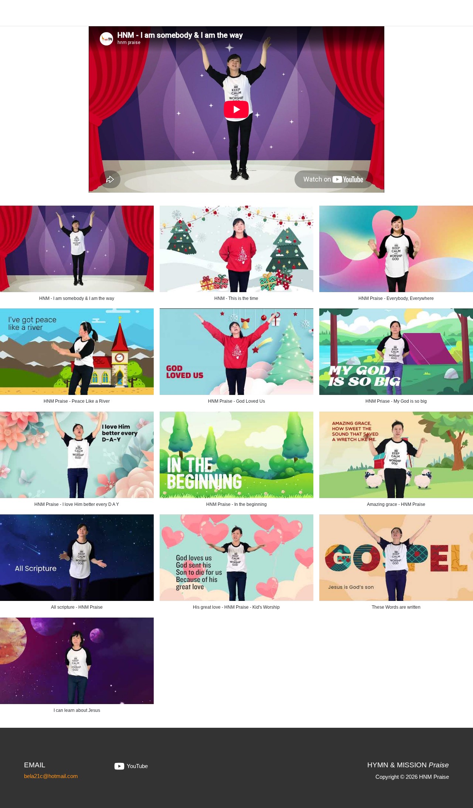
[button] (236, 257)
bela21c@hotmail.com (51, 776)
